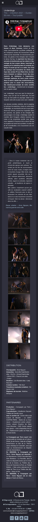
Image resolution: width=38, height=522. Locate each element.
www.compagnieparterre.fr (19, 513)
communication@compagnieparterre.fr (15, 511)
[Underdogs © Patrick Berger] (19, 142)
